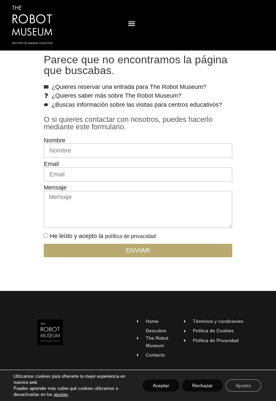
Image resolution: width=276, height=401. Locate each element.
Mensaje (55, 188)
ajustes (61, 394)
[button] (131, 23)
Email (51, 164)
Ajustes (243, 385)
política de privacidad (130, 236)
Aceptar (161, 385)
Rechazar (202, 385)
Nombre (54, 141)
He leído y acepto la (103, 236)
